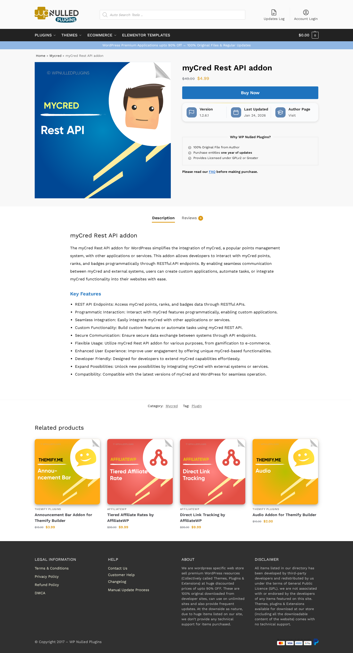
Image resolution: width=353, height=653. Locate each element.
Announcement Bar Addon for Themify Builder (63, 517)
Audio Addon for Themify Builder (284, 514)
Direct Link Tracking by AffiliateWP (202, 517)
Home (40, 56)
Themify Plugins (48, 509)
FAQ (212, 172)
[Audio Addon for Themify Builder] (285, 471)
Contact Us (117, 568)
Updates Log (274, 19)
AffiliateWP (117, 509)
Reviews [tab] (191, 218)
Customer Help (121, 575)
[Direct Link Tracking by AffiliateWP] (213, 471)
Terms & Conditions (52, 568)
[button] (309, 35)
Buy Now (250, 92)
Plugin (197, 406)
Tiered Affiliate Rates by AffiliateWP (130, 517)
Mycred (55, 56)
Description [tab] (163, 218)
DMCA (40, 593)
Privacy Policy (47, 576)
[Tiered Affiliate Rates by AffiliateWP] (140, 471)
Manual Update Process (128, 590)
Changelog (117, 581)
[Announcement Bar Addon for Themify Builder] (67, 471)
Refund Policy (47, 585)
